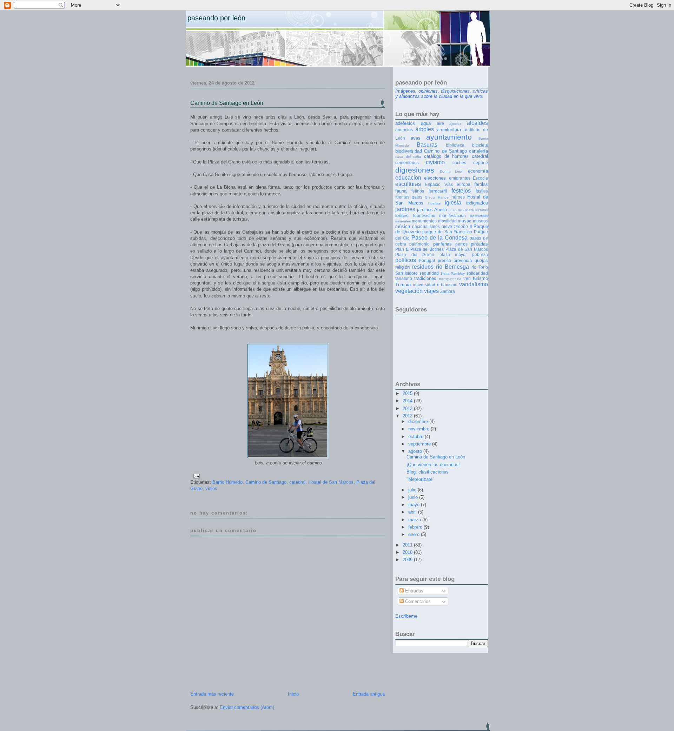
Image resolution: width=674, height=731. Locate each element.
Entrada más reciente (212, 694)
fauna (401, 191)
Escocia (480, 178)
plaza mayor (453, 254)
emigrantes (459, 178)
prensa (444, 260)
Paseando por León (216, 18)
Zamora (447, 291)
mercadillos (479, 216)
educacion (408, 178)
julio (413, 489)
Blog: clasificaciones (428, 472)
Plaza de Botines (427, 249)
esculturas (408, 184)
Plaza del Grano (414, 254)
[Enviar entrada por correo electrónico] (195, 475)
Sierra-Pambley (452, 273)
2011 (408, 545)
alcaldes (477, 123)
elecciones (435, 178)
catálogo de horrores (446, 156)
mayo (414, 504)
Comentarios (417, 601)
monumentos (424, 221)
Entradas (413, 590)
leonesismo (424, 215)
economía (478, 171)
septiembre (420, 444)
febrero (416, 527)
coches (459, 162)
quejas (481, 260)
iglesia (453, 203)
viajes (211, 488)
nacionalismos (426, 226)
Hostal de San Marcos (330, 482)
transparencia (450, 279)
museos (480, 221)
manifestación (452, 215)
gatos (417, 197)
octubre (416, 436)
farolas (481, 184)
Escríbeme (406, 616)
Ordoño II (463, 226)
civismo (435, 162)
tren (467, 278)
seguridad (429, 273)
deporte (480, 162)
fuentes (402, 197)
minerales (403, 221)
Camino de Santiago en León (226, 103)
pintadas (479, 244)
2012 (408, 415)
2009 (408, 559)
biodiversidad (408, 151)
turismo (480, 278)
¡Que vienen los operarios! (433, 464)
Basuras (427, 145)
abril (413, 512)
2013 (408, 408)
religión (402, 267)
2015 (408, 393)
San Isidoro (406, 273)
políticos (405, 260)
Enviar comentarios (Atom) (247, 707)
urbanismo (447, 284)
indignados (477, 203)
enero (414, 534)
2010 (408, 552)
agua (426, 123)
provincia (463, 260)
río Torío (479, 267)
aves (416, 138)
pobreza (480, 254)
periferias (442, 244)
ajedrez (455, 124)
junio (413, 497)
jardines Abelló (432, 209)
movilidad (447, 221)
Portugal (427, 260)
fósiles (482, 191)
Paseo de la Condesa (439, 238)
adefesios (405, 123)
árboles (424, 129)
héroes (458, 197)
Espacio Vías (439, 184)
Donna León (452, 171)
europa (463, 184)
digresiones (414, 170)
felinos (417, 191)
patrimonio (419, 244)
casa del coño (408, 157)
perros (461, 244)
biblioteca (455, 145)
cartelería (478, 151)
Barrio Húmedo (227, 482)
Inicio (293, 694)
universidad (424, 284)
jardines (405, 209)
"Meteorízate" (420, 479)
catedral (297, 482)
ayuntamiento (449, 137)
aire (440, 123)
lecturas (481, 210)
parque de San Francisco (447, 231)
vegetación (409, 291)
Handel (443, 197)
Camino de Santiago (265, 482)
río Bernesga (452, 267)
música (402, 226)
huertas (434, 203)
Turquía (403, 284)
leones (402, 215)
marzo (415, 519)
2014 (408, 400)
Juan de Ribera (461, 210)
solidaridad (477, 273)
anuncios (404, 129)
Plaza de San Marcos (466, 249)
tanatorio (403, 278)
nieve (447, 226)
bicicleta (480, 145)
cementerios (407, 162)
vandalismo (473, 284)
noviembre (419, 428)
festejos (461, 191)
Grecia (430, 197)
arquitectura (449, 129)
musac (464, 220)
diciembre (418, 421)
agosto (415, 451)
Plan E (402, 249)
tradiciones (425, 278)
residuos (423, 267)
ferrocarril (438, 191)
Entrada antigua (369, 694)
